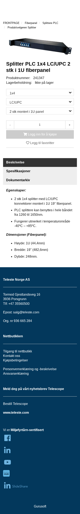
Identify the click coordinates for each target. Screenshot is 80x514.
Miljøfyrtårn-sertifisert (27, 430)
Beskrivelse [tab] (15, 162)
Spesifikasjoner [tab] (18, 171)
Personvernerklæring (18, 369)
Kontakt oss (11, 356)
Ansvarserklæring (16, 373)
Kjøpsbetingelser (15, 360)
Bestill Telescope (15, 404)
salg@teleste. (23, 312)
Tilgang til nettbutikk (17, 351)
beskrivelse (48, 369)
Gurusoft (40, 506)
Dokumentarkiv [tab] (18, 180)
